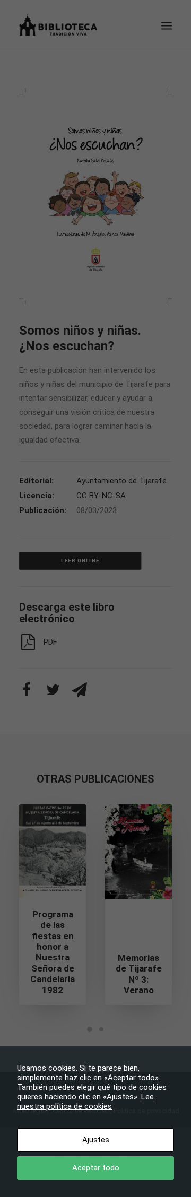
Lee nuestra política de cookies (85, 1101)
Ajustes (95, 1139)
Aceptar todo (95, 1168)
